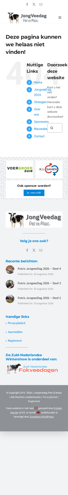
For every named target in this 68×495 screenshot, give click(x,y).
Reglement (15, 340)
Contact (39, 136)
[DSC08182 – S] (10, 296)
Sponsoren (41, 122)
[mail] (40, 4)
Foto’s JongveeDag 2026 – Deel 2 (39, 298)
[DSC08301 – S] (10, 281)
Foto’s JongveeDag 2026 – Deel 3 (39, 283)
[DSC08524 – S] (10, 266)
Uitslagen (40, 102)
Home (38, 82)
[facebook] (27, 4)
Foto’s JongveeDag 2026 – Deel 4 (39, 268)
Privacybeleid (16, 323)
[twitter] (34, 4)
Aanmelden (15, 332)
